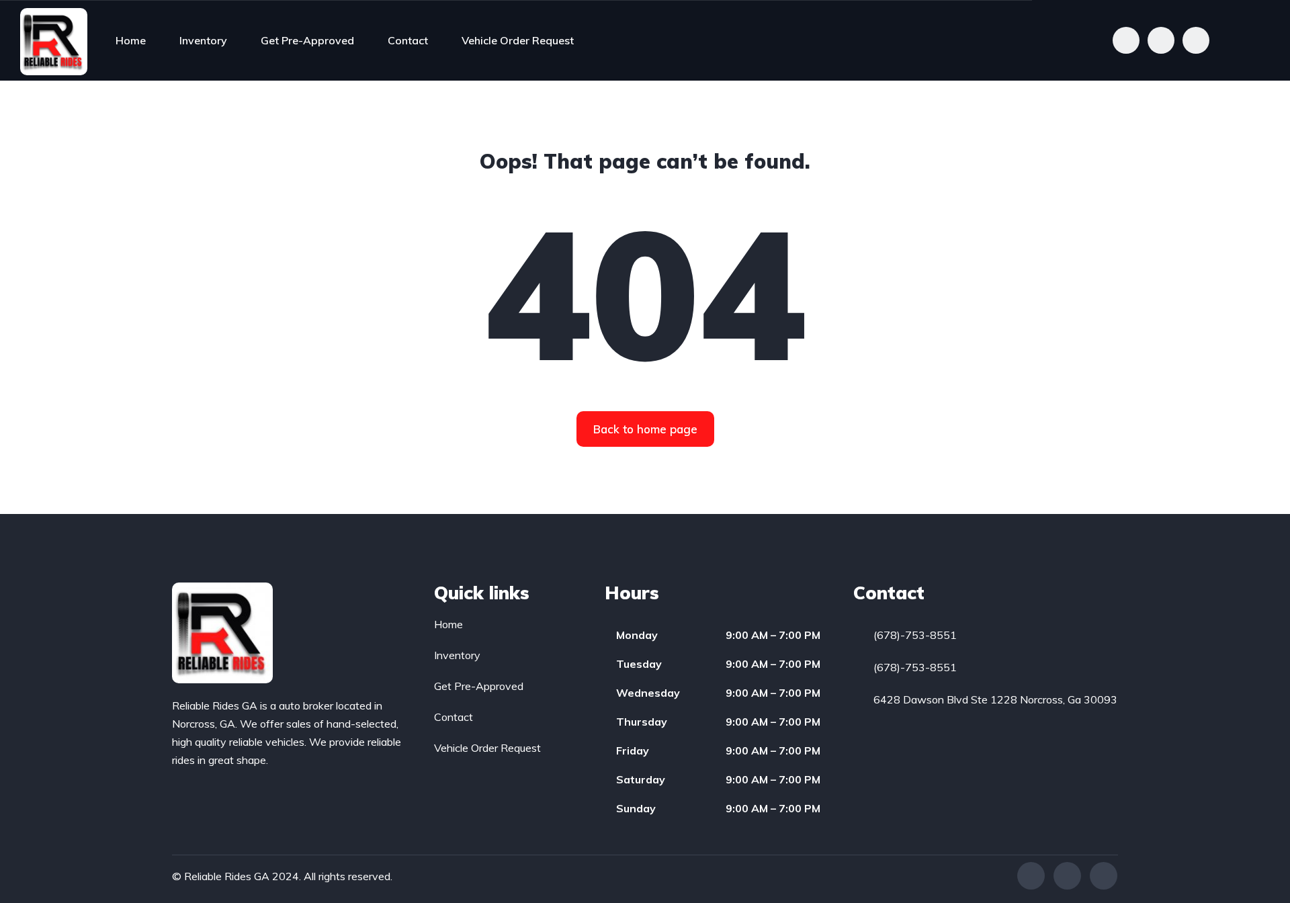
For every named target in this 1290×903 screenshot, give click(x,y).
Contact (408, 40)
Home (131, 40)
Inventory (203, 40)
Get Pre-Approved (307, 40)
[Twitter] (1067, 876)
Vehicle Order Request (518, 40)
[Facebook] (1031, 876)
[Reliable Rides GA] (53, 40)
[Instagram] (1103, 876)
